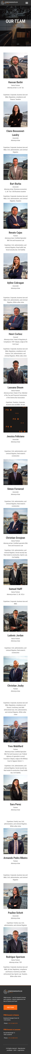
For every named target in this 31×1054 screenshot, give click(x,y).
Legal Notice (21, 1050)
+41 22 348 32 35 (12, 1023)
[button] (27, 3)
